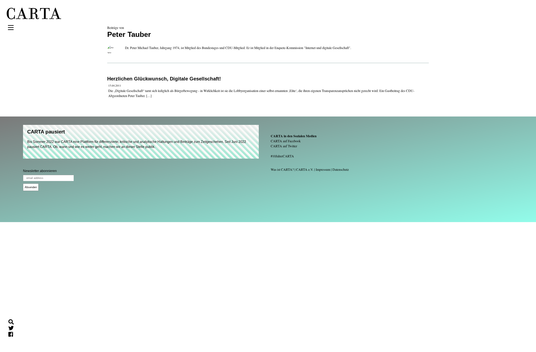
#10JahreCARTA (282, 156)
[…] (149, 95)
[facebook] (12, 335)
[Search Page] (13, 322)
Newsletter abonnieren (40, 171)
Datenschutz (340, 169)
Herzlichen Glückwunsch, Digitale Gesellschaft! (164, 79)
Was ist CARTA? (282, 169)
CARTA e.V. (304, 169)
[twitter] (13, 329)
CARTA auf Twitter (284, 146)
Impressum (323, 169)
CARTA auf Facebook (286, 141)
